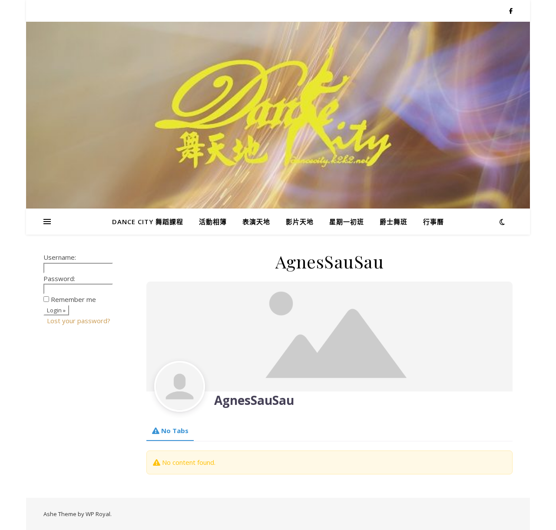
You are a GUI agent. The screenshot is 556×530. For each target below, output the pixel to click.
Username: (59, 257)
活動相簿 (213, 221)
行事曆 (433, 221)
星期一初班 (346, 221)
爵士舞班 (393, 221)
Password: (59, 278)
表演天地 (256, 221)
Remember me (73, 299)
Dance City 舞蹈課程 (147, 221)
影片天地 (300, 221)
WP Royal (98, 514)
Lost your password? (78, 320)
